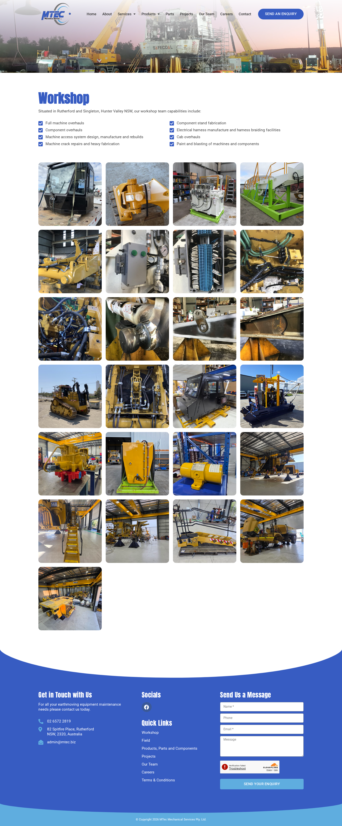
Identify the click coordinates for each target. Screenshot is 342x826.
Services (124, 14)
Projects (186, 14)
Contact (245, 14)
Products (149, 14)
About (107, 14)
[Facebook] (147, 707)
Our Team (206, 14)
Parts (170, 14)
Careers (226, 14)
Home (91, 14)
